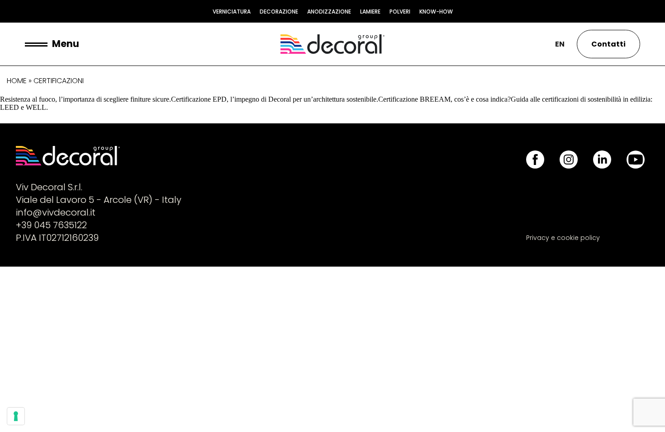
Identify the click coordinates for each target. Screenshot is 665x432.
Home (17, 80)
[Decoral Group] (332, 44)
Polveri (400, 11)
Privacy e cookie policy (563, 237)
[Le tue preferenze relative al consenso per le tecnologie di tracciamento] (15, 416)
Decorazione (279, 11)
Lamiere (370, 11)
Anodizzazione (329, 11)
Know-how (436, 11)
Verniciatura (232, 11)
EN (560, 44)
